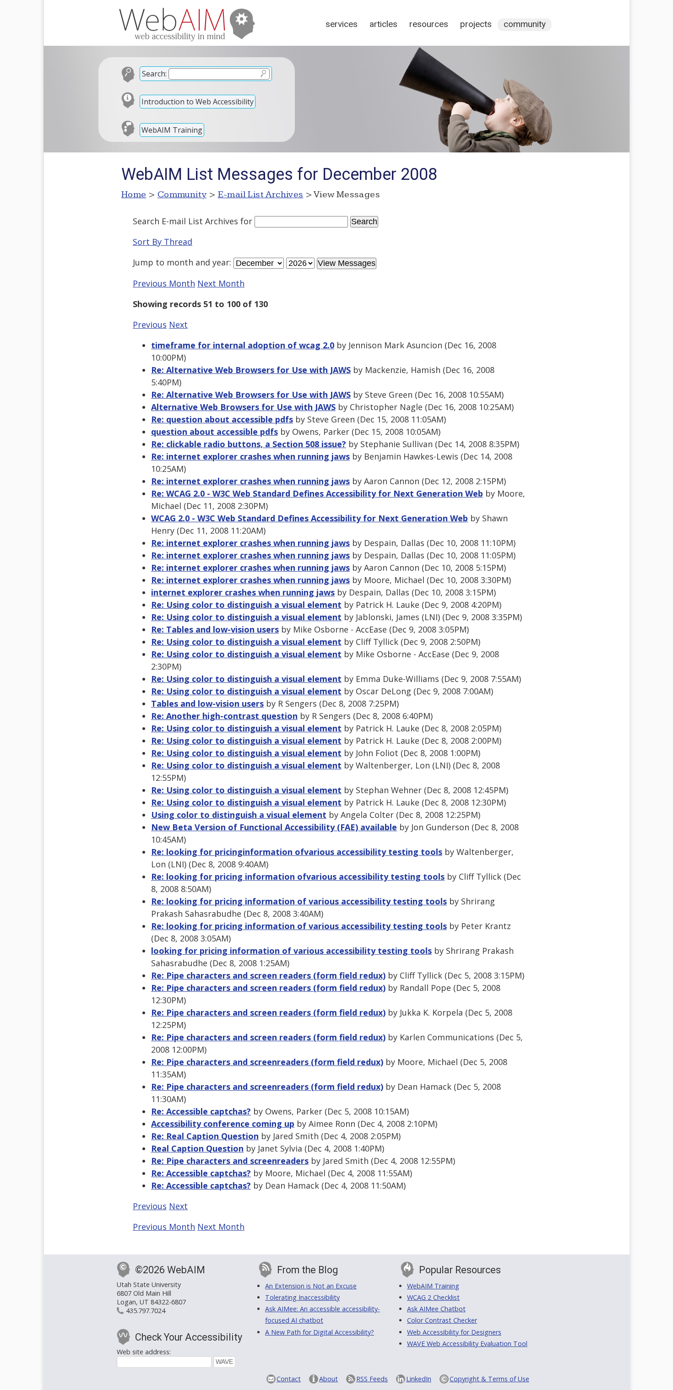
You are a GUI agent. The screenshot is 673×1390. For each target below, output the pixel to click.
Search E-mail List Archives (185, 221)
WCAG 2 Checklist (433, 1297)
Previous (150, 324)
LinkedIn (418, 1378)
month (180, 262)
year (220, 262)
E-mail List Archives (261, 194)
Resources (428, 24)
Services (342, 24)
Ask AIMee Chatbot (436, 1308)
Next (178, 324)
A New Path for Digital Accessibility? (319, 1332)
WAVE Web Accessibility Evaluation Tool (467, 1343)
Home (134, 194)
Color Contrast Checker (442, 1320)
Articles (383, 24)
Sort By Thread (162, 241)
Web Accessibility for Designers (454, 1332)
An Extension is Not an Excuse (311, 1286)
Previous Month (164, 283)
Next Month (220, 283)
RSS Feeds (372, 1378)
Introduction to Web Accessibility (197, 102)
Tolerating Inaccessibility (302, 1297)
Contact (289, 1378)
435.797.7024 (145, 1310)
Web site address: (144, 1351)
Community (525, 24)
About (328, 1378)
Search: (154, 74)
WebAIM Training (171, 130)
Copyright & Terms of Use (489, 1378)
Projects (476, 24)
